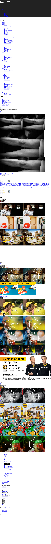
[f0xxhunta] (4, 267)
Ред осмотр (6, 39)
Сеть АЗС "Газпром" (7, 94)
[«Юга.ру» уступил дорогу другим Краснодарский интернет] (25, 424)
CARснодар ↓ (4, 54)
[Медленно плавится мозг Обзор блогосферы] (25, 441)
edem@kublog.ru (5, 482)
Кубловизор (6, 32)
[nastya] (7, 267)
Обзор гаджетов (7, 66)
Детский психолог (7, 90)
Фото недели (6, 45)
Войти (1, 3)
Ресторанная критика (8, 40)
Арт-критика (6, 474)
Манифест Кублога (8, 507)
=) (2, 504)
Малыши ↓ (4, 82)
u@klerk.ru (4, 487)
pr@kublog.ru (4, 491)
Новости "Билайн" (7, 62)
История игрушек (7, 87)
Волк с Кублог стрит (7, 49)
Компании (4, 53)
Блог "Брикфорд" (7, 77)
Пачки (5, 59)
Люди (5, 456)
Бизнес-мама (6, 89)
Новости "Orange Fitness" (8, 70)
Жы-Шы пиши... (7, 50)
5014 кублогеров (5, 496)
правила (3, 483)
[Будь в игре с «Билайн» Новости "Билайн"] (25, 287)
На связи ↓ (4, 60)
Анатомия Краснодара (8, 26)
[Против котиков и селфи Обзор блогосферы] (25, 335)
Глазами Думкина (7, 28)
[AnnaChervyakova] (1, 267)
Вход (8, 1)
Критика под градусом (8, 30)
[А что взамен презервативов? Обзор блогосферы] (25, 273)
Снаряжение (6, 73)
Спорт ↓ (3, 68)
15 (0, 342)
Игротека (6, 29)
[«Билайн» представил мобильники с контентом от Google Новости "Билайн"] (25, 350)
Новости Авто (6, 56)
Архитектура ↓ (4, 75)
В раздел (5, 25)
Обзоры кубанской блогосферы (9, 37)
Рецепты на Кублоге (7, 42)
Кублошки (6, 33)
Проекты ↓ (4, 24)
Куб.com (5, 31)
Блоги (3, 52)
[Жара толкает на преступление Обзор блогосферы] (25, 321)
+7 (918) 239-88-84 (5, 481)
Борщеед (5, 48)
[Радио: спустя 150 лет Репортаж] (25, 304)
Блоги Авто (6, 58)
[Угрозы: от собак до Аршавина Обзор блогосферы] (25, 393)
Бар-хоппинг (6, 27)
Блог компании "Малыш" (8, 84)
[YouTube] (4, 493)
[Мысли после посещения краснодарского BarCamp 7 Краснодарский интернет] (25, 221)
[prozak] (4, 202)
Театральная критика (8, 44)
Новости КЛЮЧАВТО (8, 57)
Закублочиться (4, 510)
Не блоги (6, 465)
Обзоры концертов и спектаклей (9, 36)
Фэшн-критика (6, 46)
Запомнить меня (4, 1)
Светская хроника (7, 43)
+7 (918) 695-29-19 (5, 486)
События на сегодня (7, 461)
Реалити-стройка (7, 80)
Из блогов (6, 67)
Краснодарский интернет (8, 63)
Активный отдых (7, 72)
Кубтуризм (6, 34)
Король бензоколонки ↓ (6, 92)
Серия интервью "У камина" (9, 81)
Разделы (5, 454)
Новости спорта (7, 71)
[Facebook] (2, 493)
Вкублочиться (4, 511)
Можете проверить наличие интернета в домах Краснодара (5, 241)
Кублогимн (4, 494)
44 (0, 414)
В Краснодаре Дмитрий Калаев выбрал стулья (8, 173)
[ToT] (1, 202)
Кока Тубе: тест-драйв (8, 86)
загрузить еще (2, 449)
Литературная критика (8, 35)
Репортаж (4, 101)
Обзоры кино (6, 475)
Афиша (3, 23)
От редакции (6, 38)
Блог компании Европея (8, 47)
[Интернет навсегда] (0, 107)
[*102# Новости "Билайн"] (25, 234)
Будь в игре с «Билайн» (4, 296)
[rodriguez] (1, 387)
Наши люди (6, 51)
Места (5, 458)
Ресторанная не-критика (8, 41)
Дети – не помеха (7, 88)
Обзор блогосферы (7, 65)
